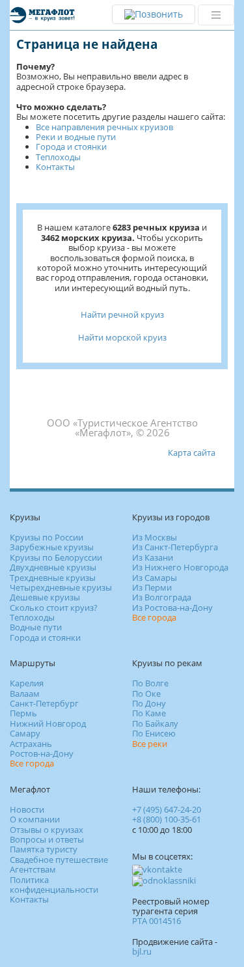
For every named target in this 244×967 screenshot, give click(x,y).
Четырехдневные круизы (61, 587)
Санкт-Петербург (44, 703)
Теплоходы (58, 157)
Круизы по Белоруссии (56, 557)
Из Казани (152, 557)
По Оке (146, 693)
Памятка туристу (43, 849)
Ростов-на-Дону (42, 753)
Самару (25, 733)
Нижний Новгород (48, 723)
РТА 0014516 (156, 921)
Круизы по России (46, 537)
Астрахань (31, 744)
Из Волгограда (161, 597)
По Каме (149, 713)
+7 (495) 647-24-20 (166, 809)
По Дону (149, 703)
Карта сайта (191, 452)
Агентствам (33, 869)
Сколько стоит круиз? (54, 607)
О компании (35, 819)
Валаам (25, 693)
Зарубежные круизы (52, 547)
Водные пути (36, 627)
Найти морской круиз (122, 337)
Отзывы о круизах (46, 829)
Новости (27, 809)
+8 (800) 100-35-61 (166, 819)
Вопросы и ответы (47, 839)
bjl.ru (142, 951)
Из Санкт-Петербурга (175, 547)
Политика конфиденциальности (54, 884)
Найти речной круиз (122, 314)
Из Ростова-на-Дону (172, 607)
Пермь (23, 713)
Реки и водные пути (76, 137)
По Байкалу (155, 723)
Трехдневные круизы (53, 577)
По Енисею (154, 733)
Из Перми (152, 587)
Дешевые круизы (45, 597)
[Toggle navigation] (216, 15)
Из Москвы (154, 537)
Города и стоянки (71, 146)
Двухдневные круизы (53, 567)
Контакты (55, 167)
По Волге (150, 683)
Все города (154, 617)
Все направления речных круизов (104, 127)
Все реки (149, 744)
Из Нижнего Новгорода (180, 567)
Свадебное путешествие (59, 859)
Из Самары (154, 577)
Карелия (27, 683)
